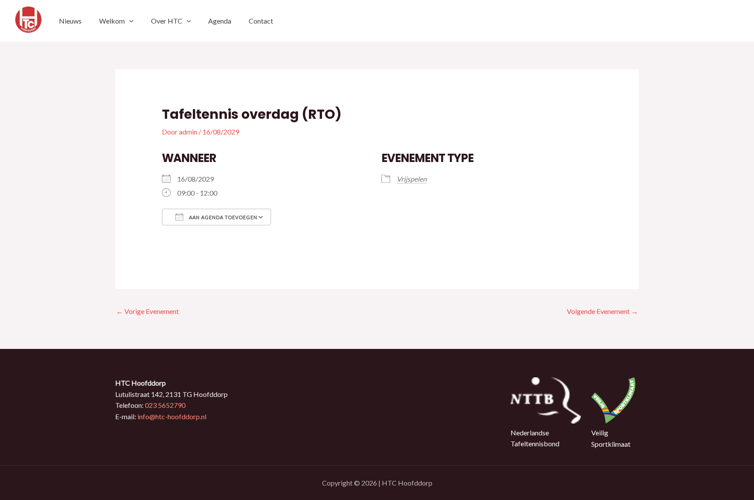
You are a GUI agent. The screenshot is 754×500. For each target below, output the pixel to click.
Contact (261, 21)
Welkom (112, 21)
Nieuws (70, 21)
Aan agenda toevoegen (222, 217)
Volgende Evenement (602, 311)
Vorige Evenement (147, 311)
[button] (129, 21)
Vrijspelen (412, 179)
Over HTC (166, 21)
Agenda (219, 21)
